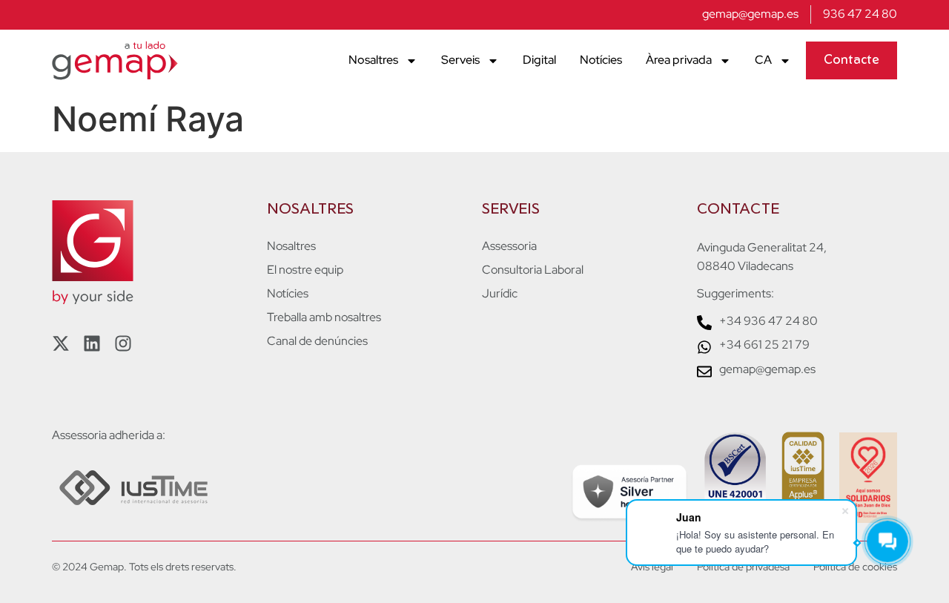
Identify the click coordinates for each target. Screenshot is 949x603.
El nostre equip (305, 270)
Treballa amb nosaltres (324, 317)
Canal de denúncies (317, 341)
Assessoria (509, 246)
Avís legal (652, 566)
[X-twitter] (61, 343)
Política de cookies (855, 566)
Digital (539, 59)
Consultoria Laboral (532, 270)
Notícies (601, 59)
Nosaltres (373, 59)
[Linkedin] (92, 343)
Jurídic (500, 293)
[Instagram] (123, 343)
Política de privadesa (743, 566)
